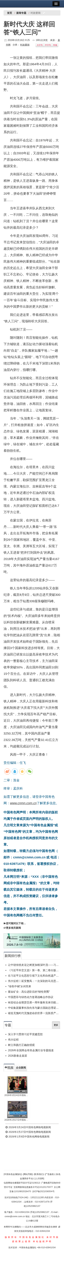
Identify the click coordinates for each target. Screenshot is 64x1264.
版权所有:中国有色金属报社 (25, 1237)
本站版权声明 (42, 1241)
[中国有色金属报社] (13, 1174)
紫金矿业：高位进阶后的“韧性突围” (29, 991)
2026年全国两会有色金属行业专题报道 (31, 1050)
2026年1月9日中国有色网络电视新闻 (28, 1136)
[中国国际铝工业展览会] (32, 940)
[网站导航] (28, 1174)
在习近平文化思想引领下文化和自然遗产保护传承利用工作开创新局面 (34, 975)
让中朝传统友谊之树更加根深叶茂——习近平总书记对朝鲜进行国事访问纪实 (34, 964)
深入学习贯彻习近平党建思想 (25, 1034)
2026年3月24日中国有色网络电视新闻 (17, 1095)
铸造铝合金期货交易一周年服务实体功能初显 (34, 1002)
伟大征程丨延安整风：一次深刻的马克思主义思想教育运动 (34, 980)
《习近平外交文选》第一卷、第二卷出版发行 (34, 970)
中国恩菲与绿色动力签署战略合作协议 (30, 997)
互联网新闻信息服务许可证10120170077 (33, 1187)
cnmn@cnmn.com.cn (15, 1216)
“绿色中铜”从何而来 (19, 986)
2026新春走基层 (17, 1055)
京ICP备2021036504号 (43, 1191)
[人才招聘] (39, 1178)
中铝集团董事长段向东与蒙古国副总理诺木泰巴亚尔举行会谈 (34, 1007)
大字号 (40, 45)
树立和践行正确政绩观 (21, 1044)
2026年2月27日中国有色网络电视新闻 (17, 1120)
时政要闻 (25, 44)
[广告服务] (49, 1174)
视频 (10, 1068)
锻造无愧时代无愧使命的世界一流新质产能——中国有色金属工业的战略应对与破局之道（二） (34, 1013)
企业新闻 (21, 1067)
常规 (55, 45)
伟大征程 (13, 1039)
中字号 (48, 45)
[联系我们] (39, 1174)
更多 (56, 1025)
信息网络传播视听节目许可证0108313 (22, 1183)
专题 (8, 1025)
